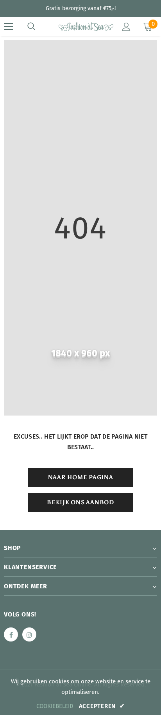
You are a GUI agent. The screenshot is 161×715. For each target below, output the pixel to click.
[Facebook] (11, 634)
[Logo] (81, 26)
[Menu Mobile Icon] (8, 26)
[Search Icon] (31, 26)
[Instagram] (29, 634)
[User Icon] (126, 27)
